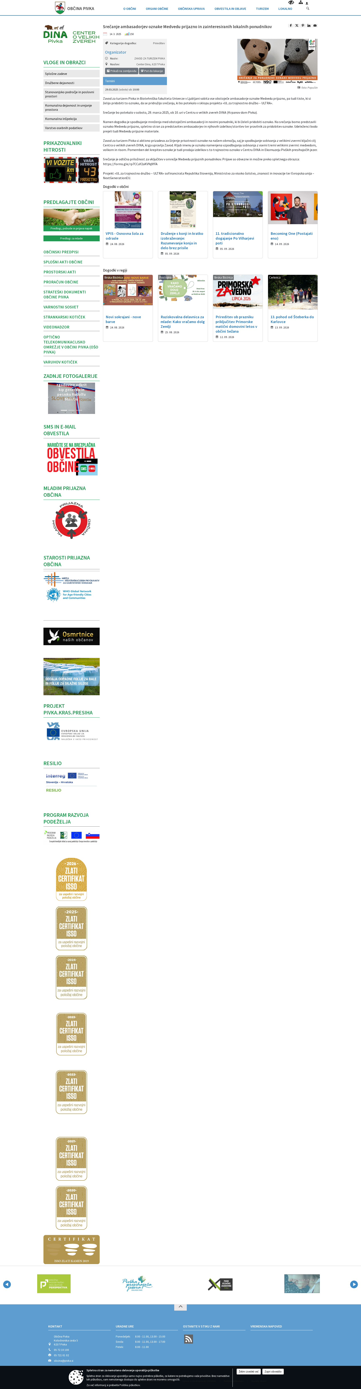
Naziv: (114, 58)
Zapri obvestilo (273, 1371)
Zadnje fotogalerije (70, 376)
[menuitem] (130, 7)
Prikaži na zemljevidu (123, 71)
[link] (291, 25)
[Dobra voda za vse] (292, 1283)
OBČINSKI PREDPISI (61, 251)
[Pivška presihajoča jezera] (127, 1283)
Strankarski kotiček (64, 316)
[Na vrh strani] (180, 1307)
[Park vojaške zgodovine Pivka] (210, 1283)
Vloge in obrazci (64, 62)
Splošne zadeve (56, 74)
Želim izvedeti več (249, 1371)
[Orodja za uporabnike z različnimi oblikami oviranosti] (291, 2)
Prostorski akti (59, 271)
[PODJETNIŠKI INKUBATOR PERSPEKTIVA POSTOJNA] (43, 1283)
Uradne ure (125, 1326)
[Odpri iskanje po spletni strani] (307, 8)
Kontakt (55, 1326)
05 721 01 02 (61, 1355)
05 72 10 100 (61, 1350)
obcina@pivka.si (63, 1361)
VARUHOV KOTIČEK (60, 362)
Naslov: (115, 64)
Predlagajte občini (68, 202)
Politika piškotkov (129, 1385)
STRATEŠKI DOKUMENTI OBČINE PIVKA (64, 294)
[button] (47, 399)
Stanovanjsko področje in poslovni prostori (69, 94)
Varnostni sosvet (61, 306)
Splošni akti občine (63, 261)
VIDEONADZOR (56, 326)
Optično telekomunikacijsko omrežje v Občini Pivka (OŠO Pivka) (70, 344)
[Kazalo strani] (301, 2)
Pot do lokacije (153, 71)
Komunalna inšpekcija (61, 119)
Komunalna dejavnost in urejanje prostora (68, 107)
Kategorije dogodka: (123, 43)
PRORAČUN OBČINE (60, 281)
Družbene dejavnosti (59, 83)
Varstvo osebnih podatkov (63, 128)
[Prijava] (306, 3)
